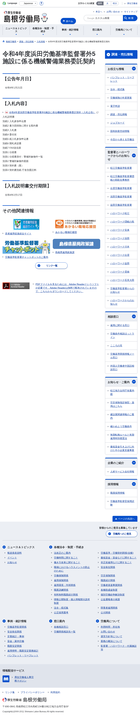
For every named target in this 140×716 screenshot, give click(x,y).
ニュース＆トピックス (21, 547)
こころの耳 (116, 345)
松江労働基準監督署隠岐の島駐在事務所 (122, 178)
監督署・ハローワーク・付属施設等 (119, 648)
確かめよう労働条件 (121, 426)
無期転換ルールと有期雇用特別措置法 (122, 436)
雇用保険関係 (61, 580)
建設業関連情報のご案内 (122, 416)
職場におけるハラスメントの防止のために (72, 569)
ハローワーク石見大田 (122, 280)
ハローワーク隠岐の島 (122, 221)
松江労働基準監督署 (121, 168)
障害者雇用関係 (109, 607)
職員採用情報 (117, 492)
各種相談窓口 (61, 626)
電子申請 (115, 106)
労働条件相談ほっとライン (122, 335)
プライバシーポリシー (33, 692)
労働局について (110, 621)
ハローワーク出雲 (119, 255)
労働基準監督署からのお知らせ (122, 290)
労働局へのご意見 (122, 533)
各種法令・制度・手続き (69, 547)
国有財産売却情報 (119, 131)
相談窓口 (113, 316)
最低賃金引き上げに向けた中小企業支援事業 (122, 448)
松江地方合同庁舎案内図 (122, 392)
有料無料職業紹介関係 (66, 594)
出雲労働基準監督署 (121, 188)
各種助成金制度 (109, 589)
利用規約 (55, 692)
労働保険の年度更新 (121, 97)
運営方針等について (111, 636)
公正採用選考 (61, 612)
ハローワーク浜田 (119, 238)
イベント (12, 557)
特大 (115, 3)
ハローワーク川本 (119, 246)
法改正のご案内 (62, 552)
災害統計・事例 (15, 636)
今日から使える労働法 (122, 139)
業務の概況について (111, 641)
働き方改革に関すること (67, 562)
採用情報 (113, 484)
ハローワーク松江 (119, 213)
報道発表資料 (14, 552)
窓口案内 (59, 621)
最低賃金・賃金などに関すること (119, 557)
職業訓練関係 (61, 589)
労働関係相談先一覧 (64, 631)
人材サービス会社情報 (122, 471)
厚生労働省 (132, 3)
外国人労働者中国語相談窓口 (122, 367)
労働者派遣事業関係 (111, 585)
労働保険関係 (61, 575)
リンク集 (10, 692)
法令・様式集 (117, 89)
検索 (131, 18)
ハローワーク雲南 (119, 271)
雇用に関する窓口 (119, 325)
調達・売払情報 (122, 54)
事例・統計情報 (16, 621)
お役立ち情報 (116, 69)
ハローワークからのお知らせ (122, 302)
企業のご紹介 (116, 462)
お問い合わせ (113, 12)
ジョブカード (117, 122)
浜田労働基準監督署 (121, 196)
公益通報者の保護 (110, 599)
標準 (100, 3)
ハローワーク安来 (119, 230)
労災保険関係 (108, 575)
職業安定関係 (14, 646)
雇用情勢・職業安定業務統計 (22, 650)
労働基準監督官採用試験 (122, 503)
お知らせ (12, 562)
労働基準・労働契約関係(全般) (117, 552)
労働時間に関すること (66, 557)
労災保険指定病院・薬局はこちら (122, 404)
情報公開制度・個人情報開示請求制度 (72, 601)
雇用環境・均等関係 (64, 585)
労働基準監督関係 (16, 626)
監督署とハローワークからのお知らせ (119, 156)
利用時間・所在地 (110, 626)
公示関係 (105, 612)
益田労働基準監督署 (121, 205)
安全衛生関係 (108, 567)
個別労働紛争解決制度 (113, 594)
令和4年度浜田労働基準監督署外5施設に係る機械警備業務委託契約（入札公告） (52, 112)
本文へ (99, 12)
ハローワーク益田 (119, 263)
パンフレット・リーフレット (122, 79)
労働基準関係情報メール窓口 (122, 356)
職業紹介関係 (108, 580)
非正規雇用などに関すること (116, 562)
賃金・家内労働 (15, 641)
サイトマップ (130, 12)
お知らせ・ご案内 (119, 382)
